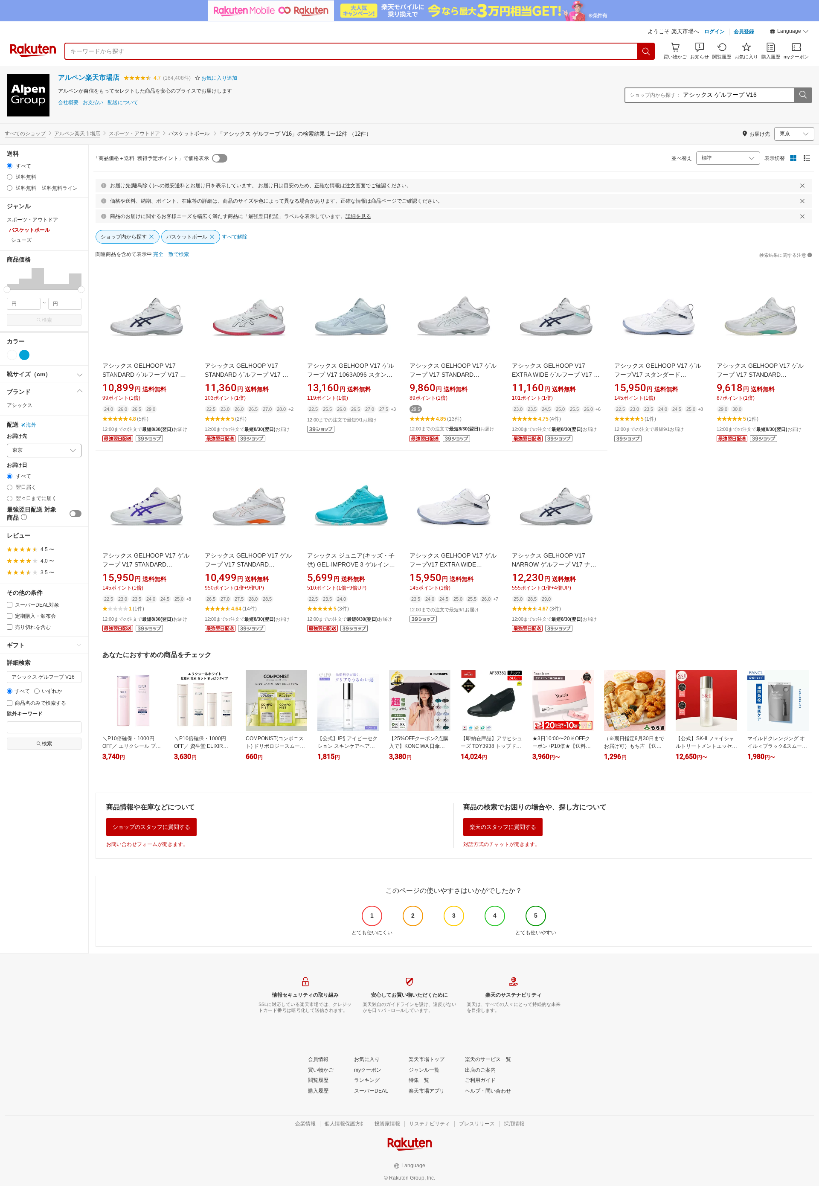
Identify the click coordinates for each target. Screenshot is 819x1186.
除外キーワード (25, 714)
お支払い (93, 102)
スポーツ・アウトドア (134, 134)
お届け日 (17, 465)
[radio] (9, 166)
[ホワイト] (12, 355)
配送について (122, 102)
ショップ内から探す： (655, 95)
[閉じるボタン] (802, 185)
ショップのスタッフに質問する (151, 827)
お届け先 (17, 436)
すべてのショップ (25, 134)
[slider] (7, 289)
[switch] (75, 513)
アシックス (19, 405)
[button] (789, 32)
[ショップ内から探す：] (802, 95)
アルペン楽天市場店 (88, 77)
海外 (31, 425)
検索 (47, 320)
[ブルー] (24, 355)
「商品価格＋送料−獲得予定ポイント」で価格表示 (151, 158)
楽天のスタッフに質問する (503, 827)
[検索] (646, 51)
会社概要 (68, 102)
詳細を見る (358, 216)
